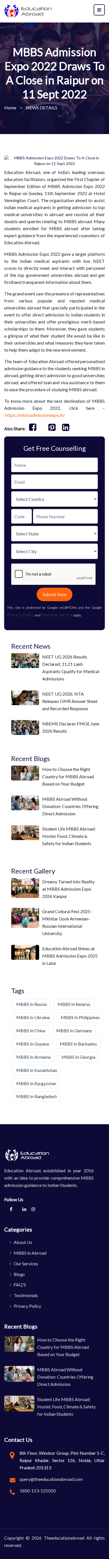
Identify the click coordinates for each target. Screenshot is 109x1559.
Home (10, 107)
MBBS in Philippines (80, 1017)
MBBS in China (30, 1030)
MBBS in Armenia (33, 1057)
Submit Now (54, 594)
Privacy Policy (20, 614)
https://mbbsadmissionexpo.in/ (35, 415)
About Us (22, 1242)
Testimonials (25, 1295)
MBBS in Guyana (32, 1043)
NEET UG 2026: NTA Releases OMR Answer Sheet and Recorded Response (70, 701)
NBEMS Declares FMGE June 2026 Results (70, 727)
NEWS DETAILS (41, 107)
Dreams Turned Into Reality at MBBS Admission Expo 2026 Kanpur (68, 889)
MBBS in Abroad (29, 1252)
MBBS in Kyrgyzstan (36, 1083)
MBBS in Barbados (78, 1043)
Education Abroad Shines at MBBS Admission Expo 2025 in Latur (70, 956)
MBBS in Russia (31, 1004)
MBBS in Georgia (78, 1057)
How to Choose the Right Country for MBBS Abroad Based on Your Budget (68, 776)
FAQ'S (19, 1284)
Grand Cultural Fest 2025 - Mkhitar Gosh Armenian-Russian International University (67, 922)
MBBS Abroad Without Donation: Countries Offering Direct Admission (70, 806)
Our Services (25, 1263)
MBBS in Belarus (74, 1004)
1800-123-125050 (38, 1490)
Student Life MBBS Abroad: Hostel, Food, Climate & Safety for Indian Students (69, 836)
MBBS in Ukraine (33, 1017)
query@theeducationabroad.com (51, 1479)
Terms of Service (57, 614)
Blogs (19, 1274)
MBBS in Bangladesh (36, 1096)
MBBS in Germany (74, 1030)
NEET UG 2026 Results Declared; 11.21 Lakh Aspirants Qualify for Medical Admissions (70, 667)
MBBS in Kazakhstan (36, 1070)
